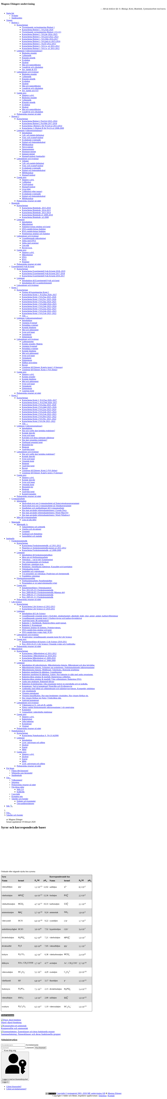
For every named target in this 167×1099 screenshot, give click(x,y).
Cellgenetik (26, 55)
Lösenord (30, 1047)
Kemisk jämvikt (28, 433)
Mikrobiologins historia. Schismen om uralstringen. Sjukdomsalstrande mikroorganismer (58, 667)
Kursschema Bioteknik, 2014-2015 (36, 210)
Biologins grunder (29, 53)
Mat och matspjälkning (31, 65)
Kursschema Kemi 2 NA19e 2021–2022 (38, 421)
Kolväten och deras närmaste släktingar (38, 438)
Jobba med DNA (29, 241)
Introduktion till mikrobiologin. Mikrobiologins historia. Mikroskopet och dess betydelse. (58, 665)
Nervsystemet (27, 147)
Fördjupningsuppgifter (26, 578)
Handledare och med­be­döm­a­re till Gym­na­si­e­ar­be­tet (43, 508)
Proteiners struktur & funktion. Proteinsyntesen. (41, 627)
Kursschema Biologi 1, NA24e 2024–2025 (39, 34)
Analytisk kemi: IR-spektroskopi (35, 620)
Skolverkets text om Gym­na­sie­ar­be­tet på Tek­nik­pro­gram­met (46, 506)
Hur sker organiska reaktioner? (34, 440)
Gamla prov (21, 93)
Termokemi (26, 334)
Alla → (25, 316)
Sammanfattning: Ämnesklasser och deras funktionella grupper (31, 1034)
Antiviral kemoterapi (30, 700)
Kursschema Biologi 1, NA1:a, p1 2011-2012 (40, 48)
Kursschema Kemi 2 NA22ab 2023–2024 (39, 412)
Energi (24, 747)
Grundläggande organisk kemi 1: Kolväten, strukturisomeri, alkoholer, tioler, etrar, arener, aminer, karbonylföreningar (70, 616)
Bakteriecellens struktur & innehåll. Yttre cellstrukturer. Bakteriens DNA (52, 679)
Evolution (26, 60)
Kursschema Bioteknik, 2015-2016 (36, 208)
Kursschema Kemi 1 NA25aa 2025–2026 (39, 297)
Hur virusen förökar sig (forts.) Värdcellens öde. (41, 698)
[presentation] (21, 895)
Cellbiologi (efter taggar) (32, 191)
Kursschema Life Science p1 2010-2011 (38, 609)
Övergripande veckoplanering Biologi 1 (38, 27)
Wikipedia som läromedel (21, 773)
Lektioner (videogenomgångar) (29, 51)
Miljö (24, 749)
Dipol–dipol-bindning (11, 1022)
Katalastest (26, 710)
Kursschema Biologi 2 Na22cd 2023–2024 (39, 121)
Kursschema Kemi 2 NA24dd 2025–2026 (39, 407)
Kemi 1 (14, 287)
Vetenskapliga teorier (30, 569)
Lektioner (21, 219)
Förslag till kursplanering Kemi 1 (35, 292)
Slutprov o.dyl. (28, 95)
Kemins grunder (28, 377)
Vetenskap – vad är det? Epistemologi (37, 559)
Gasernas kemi (28, 391)
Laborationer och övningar (28, 72)
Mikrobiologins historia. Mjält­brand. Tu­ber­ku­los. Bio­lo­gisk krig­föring (50, 670)
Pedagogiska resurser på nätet (29, 114)
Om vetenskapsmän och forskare (35, 562)
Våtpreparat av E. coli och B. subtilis (37, 705)
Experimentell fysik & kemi (22, 266)
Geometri (26, 531)
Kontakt (111, 1096)
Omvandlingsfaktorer (25, 803)
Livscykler (26, 189)
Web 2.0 (20, 789)
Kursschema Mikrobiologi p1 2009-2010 (39, 658)
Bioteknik (15, 203)
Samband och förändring (32, 534)
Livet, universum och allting (33, 742)
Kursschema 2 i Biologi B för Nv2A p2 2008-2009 (43, 128)
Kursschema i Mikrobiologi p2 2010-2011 (39, 656)
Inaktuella (10, 538)
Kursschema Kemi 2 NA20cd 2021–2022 (39, 416)
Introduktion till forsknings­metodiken (37, 555)
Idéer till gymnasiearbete (27, 517)
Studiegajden (16, 18)
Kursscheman (22, 25)
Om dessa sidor (17, 787)
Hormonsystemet (29, 151)
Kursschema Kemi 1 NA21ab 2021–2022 (39, 313)
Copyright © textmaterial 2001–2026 (71, 1093)
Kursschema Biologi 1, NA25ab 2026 (37, 30)
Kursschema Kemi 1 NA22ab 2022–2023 (39, 311)
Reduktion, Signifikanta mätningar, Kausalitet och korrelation (47, 567)
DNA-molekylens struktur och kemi (37, 630)
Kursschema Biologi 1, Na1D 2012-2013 (39, 44)
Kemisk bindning (29, 327)
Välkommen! (16, 780)
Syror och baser (28, 332)
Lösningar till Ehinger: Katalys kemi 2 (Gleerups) (42, 473)
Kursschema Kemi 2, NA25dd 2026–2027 (39, 402)
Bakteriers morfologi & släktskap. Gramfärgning (42, 672)
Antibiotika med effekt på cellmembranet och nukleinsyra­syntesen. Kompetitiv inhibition (58, 688)
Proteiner (25, 262)
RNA (24, 259)
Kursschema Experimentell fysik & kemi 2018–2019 (43, 271)
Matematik (15, 522)
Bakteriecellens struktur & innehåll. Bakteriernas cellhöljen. (46, 677)
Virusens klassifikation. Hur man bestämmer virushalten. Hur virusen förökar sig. (55, 695)
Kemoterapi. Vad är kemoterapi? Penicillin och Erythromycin (47, 686)
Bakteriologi (27, 719)
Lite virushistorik (29, 691)
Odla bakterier (28, 721)
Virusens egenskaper (30, 693)
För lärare (10, 768)
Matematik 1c (22, 524)
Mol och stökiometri (30, 330)
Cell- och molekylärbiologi (33, 135)
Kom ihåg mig (10, 1050)
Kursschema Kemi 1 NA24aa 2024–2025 (39, 302)
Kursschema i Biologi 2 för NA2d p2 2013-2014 (42, 126)
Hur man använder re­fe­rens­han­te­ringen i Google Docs (44, 510)
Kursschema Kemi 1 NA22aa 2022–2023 (39, 309)
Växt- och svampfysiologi (32, 137)
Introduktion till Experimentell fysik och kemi (40, 280)
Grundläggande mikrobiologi (34, 238)
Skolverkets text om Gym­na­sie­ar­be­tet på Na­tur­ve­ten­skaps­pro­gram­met (50, 503)
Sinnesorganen (28, 149)
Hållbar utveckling (29, 363)
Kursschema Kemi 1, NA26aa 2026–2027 (39, 295)
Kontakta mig (17, 796)
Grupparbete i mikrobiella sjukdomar (37, 712)
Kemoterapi (27, 724)
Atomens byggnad (29, 323)
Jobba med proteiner (30, 243)
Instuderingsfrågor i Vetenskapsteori (36, 588)
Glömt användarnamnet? (16, 1089)
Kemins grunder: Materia (32, 344)
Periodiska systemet (30, 325)
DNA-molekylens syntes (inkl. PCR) (37, 632)
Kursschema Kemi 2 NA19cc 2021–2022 (39, 419)
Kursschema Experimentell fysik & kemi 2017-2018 (43, 273)
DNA (24, 257)
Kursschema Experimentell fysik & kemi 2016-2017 (43, 276)
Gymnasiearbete (18, 499)
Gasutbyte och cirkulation (32, 67)
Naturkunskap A (18, 731)
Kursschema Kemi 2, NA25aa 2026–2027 (39, 400)
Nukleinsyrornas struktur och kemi (36, 227)
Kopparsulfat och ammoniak (14, 1028)
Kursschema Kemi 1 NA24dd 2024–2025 (39, 304)
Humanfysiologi (28, 175)
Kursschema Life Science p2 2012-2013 (38, 606)
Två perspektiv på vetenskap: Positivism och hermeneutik (45, 574)
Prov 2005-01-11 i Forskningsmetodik (37, 597)
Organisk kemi (28, 461)
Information (21, 501)
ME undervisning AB (96, 1093)
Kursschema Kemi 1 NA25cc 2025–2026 (39, 299)
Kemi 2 (14, 395)
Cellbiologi (26, 182)
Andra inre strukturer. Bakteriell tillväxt (38, 681)
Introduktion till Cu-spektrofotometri (37, 283)
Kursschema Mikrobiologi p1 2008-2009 (39, 660)
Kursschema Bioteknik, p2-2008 (35, 217)
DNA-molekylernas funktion (34, 229)
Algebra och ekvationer (31, 529)
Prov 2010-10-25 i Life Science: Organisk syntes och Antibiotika (48, 644)
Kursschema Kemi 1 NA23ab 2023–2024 (39, 306)
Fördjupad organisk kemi (32, 442)
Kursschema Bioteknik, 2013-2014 (36, 212)
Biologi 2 (15, 116)
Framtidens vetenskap (31, 576)
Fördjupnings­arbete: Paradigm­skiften (37, 581)
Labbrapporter (28, 341)
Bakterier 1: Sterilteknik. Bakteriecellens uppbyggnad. (44, 623)
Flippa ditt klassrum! (19, 771)
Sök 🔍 (9, 806)
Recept (25, 365)
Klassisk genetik (28, 58)
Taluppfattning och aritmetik (33, 527)
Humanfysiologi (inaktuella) (33, 156)
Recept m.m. (27, 248)
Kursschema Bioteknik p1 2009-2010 (37, 215)
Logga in (5, 1082)
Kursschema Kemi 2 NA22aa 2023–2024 (39, 409)
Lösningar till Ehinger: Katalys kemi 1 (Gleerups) (42, 367)
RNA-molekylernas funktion (34, 231)
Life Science (16, 602)
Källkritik (21, 792)
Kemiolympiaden (29, 494)
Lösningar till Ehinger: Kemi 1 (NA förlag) (39, 370)
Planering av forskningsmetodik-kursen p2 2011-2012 (44, 548)
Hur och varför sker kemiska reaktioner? (38, 431)
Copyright (15, 794)
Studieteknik (16, 775)
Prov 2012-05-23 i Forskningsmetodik (37, 590)
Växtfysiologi (27, 184)
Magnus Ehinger (114, 1093)
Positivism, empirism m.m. (33, 564)
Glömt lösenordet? (13, 1086)
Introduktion (27, 133)
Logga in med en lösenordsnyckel (15, 1079)
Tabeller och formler (19, 799)
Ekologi (25, 62)
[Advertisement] (83, 850)
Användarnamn (32, 1045)
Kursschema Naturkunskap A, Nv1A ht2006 (40, 735)
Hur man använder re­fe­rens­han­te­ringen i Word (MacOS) (45, 513)
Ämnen (9, 20)
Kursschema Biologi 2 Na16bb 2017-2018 (39, 123)
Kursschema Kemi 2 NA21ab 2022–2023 (39, 414)
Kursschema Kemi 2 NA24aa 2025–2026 (39, 405)
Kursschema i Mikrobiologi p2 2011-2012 (39, 653)
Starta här (10, 13)
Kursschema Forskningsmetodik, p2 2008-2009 (41, 550)
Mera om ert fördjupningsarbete (35, 557)
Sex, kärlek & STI (29, 69)
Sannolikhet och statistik (32, 536)
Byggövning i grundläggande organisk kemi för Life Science (47, 637)
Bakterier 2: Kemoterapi (32, 625)
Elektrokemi (27, 337)
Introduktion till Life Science (34, 613)
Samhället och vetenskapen (33, 571)
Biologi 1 (15, 22)
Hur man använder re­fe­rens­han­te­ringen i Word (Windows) (46, 515)
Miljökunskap (27, 144)
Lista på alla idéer (29, 520)
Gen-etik (25, 245)
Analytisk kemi (28, 449)
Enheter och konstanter (26, 801)
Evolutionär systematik (31, 140)
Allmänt (25, 161)
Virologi (25, 726)
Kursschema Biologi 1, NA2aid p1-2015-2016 (41, 41)
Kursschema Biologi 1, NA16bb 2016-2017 (40, 39)
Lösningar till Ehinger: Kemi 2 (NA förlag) (39, 470)
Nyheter (14, 15)
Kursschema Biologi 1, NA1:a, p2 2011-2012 (40, 46)
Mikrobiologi (27, 224)
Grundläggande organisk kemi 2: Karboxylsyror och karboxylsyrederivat (52, 618)
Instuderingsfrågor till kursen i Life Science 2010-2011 (44, 642)
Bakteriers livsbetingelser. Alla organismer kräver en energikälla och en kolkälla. (55, 684)
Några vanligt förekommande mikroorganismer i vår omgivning (48, 707)
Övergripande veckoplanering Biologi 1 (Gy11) (41, 32)
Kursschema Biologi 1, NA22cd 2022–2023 (40, 37)
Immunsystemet (28, 154)
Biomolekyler (27, 445)
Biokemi (25, 447)
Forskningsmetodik (19, 541)
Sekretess (15, 782)
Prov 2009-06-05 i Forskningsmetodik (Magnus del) (43, 592)
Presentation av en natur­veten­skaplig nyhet (39, 583)
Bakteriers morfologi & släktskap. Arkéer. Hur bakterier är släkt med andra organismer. (57, 674)
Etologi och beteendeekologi (33, 142)
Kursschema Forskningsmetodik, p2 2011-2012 (41, 545)
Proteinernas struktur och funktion (36, 234)
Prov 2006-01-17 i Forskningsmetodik (37, 595)
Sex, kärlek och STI (30, 90)
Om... (8, 778)
